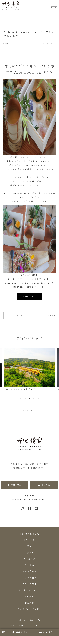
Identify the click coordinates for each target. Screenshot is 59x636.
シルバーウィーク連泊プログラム (22, 389)
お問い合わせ (29, 571)
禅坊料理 (15, 157)
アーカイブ (29, 558)
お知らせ (51, 315)
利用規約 (29, 596)
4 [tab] (33, 398)
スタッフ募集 (29, 583)
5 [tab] (38, 398)
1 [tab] (20, 398)
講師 (29, 546)
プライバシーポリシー (29, 608)
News (5, 43)
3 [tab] (29, 398)
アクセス (29, 565)
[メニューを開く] (54, 4)
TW (38, 619)
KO (32, 619)
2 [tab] (25, 398)
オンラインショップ (29, 590)
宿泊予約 (48, 632)
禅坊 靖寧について (29, 533)
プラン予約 (29, 540)
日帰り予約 (22, 632)
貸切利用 (29, 552)
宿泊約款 (29, 602)
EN (26, 619)
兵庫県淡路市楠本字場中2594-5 (29, 499)
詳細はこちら (29, 296)
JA (20, 619)
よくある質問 (29, 577)
